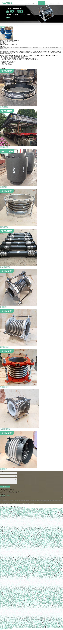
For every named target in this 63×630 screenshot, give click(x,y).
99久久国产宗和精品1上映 (48, 571)
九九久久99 (27, 600)
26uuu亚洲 (46, 526)
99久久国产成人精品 (14, 548)
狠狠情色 (54, 526)
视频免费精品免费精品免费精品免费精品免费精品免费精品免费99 (37, 560)
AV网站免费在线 (3, 545)
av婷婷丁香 (59, 535)
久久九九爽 (48, 564)
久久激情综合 (37, 615)
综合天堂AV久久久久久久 (7, 518)
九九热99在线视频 (45, 563)
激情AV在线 (51, 544)
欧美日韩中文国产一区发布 (15, 539)
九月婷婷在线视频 (50, 608)
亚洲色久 (32, 603)
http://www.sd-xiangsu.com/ (40, 539)
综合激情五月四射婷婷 (6, 579)
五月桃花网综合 (42, 626)
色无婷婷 (30, 599)
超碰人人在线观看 (41, 600)
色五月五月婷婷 (7, 570)
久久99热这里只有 (15, 622)
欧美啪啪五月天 (14, 604)
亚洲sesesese (18, 569)
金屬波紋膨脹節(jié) (3, 468)
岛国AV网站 (34, 572)
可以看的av (27, 508)
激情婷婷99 (50, 565)
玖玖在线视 (60, 586)
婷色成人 (52, 575)
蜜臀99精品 (47, 547)
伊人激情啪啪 (57, 573)
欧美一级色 (56, 508)
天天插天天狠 (36, 589)
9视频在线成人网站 (26, 619)
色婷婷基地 (58, 519)
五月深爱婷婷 (43, 608)
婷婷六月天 (40, 538)
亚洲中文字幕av (23, 566)
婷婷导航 (30, 596)
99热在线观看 (10, 528)
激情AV (13, 577)
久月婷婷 (41, 530)
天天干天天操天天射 (8, 608)
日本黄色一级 (60, 562)
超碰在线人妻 (20, 625)
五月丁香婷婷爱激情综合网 (52, 592)
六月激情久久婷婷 (36, 587)
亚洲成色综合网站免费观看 (28, 618)
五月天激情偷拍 (59, 617)
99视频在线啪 (52, 558)
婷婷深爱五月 (36, 515)
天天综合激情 (49, 616)
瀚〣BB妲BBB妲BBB (4, 568)
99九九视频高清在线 (20, 564)
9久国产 (10, 594)
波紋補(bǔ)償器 (6, 503)
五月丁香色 (10, 623)
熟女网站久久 (21, 622)
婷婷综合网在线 (42, 587)
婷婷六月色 (3, 514)
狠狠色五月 (59, 556)
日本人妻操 (52, 508)
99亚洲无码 (46, 569)
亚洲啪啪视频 (4, 516)
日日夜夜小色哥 (5, 594)
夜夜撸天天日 (57, 537)
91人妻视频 (10, 509)
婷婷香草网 (9, 540)
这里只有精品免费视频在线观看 (16, 573)
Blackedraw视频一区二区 (39, 606)
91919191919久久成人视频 (43, 515)
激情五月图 (40, 596)
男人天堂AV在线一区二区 (57, 568)
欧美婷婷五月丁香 (9, 538)
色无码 (34, 539)
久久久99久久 (36, 530)
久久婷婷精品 (24, 531)
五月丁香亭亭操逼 (35, 531)
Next (2, 17)
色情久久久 (54, 589)
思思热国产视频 (8, 605)
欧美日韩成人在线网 (56, 569)
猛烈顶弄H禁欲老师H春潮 (21, 575)
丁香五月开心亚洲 (5, 620)
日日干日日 (46, 510)
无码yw (44, 573)
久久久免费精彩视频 (6, 593)
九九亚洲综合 (25, 512)
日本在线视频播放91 (41, 566)
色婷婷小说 (14, 531)
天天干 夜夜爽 (20, 619)
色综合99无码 (11, 620)
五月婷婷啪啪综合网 (47, 546)
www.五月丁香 (39, 602)
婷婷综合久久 (52, 537)
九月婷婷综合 (27, 547)
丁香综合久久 (41, 621)
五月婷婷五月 (49, 578)
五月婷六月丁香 (9, 510)
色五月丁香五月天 (30, 595)
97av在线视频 (11, 526)
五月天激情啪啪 (8, 525)
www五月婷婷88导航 (17, 593)
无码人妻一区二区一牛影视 (43, 595)
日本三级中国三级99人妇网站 (35, 541)
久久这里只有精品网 (54, 601)
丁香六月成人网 (12, 534)
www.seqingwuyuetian (49, 535)
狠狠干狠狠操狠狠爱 (47, 625)
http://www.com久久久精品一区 (30, 526)
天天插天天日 (3, 541)
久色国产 (21, 577)
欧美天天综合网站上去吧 (19, 516)
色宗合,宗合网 (12, 565)
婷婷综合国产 (57, 515)
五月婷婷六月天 (35, 564)
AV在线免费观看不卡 (54, 625)
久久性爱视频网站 (7, 573)
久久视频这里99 (59, 526)
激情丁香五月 (19, 544)
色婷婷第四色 (8, 578)
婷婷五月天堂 (21, 509)
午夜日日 (56, 548)
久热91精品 (43, 547)
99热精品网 (12, 508)
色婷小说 (51, 525)
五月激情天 (50, 526)
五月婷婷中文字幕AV (33, 591)
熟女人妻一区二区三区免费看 (24, 601)
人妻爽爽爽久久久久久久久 (17, 541)
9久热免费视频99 (52, 545)
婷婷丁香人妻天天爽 (18, 565)
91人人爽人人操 (20, 626)
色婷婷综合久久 (60, 579)
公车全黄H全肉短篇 (55, 578)
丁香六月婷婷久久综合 (22, 548)
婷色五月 (19, 596)
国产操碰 (28, 529)
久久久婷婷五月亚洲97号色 (19, 576)
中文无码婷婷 (2, 587)
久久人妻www (56, 595)
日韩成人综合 (56, 597)
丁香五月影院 (6, 557)
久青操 (46, 594)
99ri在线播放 (44, 548)
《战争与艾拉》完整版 (4, 563)
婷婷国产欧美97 (54, 579)
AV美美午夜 (29, 568)
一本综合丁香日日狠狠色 (24, 591)
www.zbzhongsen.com (9, 618)
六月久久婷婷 (41, 546)
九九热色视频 (36, 528)
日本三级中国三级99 (12, 616)
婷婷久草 (42, 591)
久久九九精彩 (32, 543)
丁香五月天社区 (31, 592)
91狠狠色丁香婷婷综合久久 (40, 508)
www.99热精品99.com (8, 549)
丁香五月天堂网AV (26, 604)
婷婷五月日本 (21, 546)
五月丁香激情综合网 (15, 567)
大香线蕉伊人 (20, 512)
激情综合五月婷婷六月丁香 (48, 517)
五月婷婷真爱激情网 (46, 623)
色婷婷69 (48, 576)
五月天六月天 (36, 603)
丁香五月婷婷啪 (22, 597)
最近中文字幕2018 (58, 542)
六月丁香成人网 (16, 602)
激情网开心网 (46, 606)
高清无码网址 (44, 596)
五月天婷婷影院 (22, 533)
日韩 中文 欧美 (30, 539)
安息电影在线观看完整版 (31, 575)
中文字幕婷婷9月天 (13, 575)
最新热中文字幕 (21, 545)
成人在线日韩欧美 (47, 599)
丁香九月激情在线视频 (29, 597)
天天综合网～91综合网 (51, 548)
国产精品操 (41, 586)
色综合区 (23, 615)
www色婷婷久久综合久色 (10, 566)
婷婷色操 (17, 559)
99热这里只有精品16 (38, 561)
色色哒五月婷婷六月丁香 (7, 531)
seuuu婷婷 (51, 606)
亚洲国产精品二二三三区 (31, 624)
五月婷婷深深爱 (52, 543)
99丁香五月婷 (4, 595)
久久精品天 (34, 536)
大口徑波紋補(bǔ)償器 (4, 106)
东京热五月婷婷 (41, 619)
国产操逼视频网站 (22, 560)
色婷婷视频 (43, 535)
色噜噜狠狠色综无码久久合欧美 (13, 517)
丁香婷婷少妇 (32, 508)
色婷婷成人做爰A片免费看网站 (19, 526)
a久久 (5, 559)
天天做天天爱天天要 (9, 545)
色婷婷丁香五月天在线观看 (53, 622)
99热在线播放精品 (47, 601)
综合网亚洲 (45, 616)
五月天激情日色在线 (55, 557)
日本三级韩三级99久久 (22, 598)
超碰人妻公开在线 (35, 627)
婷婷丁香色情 (24, 586)
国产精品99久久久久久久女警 (35, 547)
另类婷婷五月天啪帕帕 (17, 621)
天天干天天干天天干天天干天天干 (43, 567)
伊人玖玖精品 (44, 624)
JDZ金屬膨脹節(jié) (3, 306)
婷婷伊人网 (9, 595)
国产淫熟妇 (58, 591)
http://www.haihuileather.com (10, 493)
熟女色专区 (50, 586)
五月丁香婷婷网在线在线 (6, 604)
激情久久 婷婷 (18, 525)
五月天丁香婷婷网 (28, 627)
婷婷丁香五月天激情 (25, 599)
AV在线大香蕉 (26, 555)
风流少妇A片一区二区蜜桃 (19, 530)
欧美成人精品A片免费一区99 (18, 618)
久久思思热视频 (50, 618)
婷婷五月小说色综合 (18, 540)
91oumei (47, 528)
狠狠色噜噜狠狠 (8, 577)
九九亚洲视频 (47, 598)
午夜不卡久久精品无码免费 (10, 559)
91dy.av (40, 589)
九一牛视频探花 (19, 604)
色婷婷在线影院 (13, 579)
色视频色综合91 (23, 514)
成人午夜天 (40, 577)
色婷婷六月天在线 (46, 538)
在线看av (33, 616)
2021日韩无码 (50, 569)
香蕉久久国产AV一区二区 (27, 572)
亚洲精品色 (17, 536)
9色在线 (52, 539)
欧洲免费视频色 (50, 529)
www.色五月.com (56, 608)
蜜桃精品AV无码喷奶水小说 (54, 566)
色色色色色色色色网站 (44, 562)
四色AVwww (51, 559)
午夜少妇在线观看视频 (15, 578)
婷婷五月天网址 (10, 555)
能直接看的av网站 (54, 624)
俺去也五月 (57, 567)
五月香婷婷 (38, 558)
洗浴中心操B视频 (38, 617)
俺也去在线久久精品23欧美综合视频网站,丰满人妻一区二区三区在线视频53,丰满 (15, 537)
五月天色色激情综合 (37, 597)
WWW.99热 (2, 570)
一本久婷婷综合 (31, 509)
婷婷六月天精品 (3, 585)
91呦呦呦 (38, 607)
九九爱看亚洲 (16, 597)
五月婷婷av (55, 562)
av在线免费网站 (25, 573)
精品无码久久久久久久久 (35, 598)
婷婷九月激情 (35, 566)
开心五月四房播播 (4, 574)
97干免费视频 (31, 561)
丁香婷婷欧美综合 (44, 568)
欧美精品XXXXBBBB (50, 533)
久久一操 (9, 567)
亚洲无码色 (12, 599)
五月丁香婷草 (55, 517)
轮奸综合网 (44, 617)
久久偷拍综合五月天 (3, 555)
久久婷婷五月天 (6, 576)
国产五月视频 (54, 518)
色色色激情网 (43, 542)
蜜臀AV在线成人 (51, 595)
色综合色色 (44, 588)
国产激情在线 (47, 508)
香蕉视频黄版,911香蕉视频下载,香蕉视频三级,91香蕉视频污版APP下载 (12, 507)
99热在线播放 (27, 567)
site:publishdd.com (57, 533)
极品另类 (57, 509)
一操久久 (36, 625)
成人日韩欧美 (8, 514)
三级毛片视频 (49, 596)
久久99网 (26, 564)
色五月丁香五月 (10, 529)
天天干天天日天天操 (38, 622)
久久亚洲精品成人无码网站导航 (38, 599)
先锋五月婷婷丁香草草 (9, 587)
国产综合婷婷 (35, 538)
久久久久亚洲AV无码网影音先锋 (56, 534)
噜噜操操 (17, 560)
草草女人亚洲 (25, 540)
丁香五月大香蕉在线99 (20, 579)
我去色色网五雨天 (10, 597)
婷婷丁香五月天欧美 (29, 511)
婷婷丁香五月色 (9, 541)
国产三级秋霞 (56, 527)
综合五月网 (4, 510)
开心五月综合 (33, 518)
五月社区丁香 (41, 570)
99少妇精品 (43, 615)
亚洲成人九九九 (22, 567)
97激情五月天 (12, 576)
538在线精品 (38, 557)
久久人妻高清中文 (27, 578)
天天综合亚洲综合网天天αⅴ (17, 585)
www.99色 (7, 621)
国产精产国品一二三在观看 (52, 593)
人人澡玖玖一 (33, 585)
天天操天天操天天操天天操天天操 (28, 621)
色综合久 (12, 627)
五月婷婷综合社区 (58, 575)
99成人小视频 (58, 547)
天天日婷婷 (2, 575)
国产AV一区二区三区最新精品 (50, 519)
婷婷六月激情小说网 (13, 617)
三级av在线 (36, 533)
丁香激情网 (34, 544)
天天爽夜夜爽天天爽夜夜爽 (40, 590)
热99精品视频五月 (49, 516)
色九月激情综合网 (9, 607)
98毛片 (4, 577)
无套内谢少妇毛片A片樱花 (13, 572)
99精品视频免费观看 (34, 546)
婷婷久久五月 (34, 517)
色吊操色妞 (59, 593)
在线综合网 (35, 549)
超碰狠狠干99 (41, 559)
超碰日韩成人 (31, 527)
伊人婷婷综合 (46, 527)
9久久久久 (51, 590)
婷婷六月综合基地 (40, 540)
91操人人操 (41, 592)
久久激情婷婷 (38, 575)
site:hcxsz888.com (4, 528)
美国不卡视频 (11, 600)
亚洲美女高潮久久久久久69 (44, 556)
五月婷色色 (6, 532)
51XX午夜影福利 (47, 534)
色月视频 (8, 625)
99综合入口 (55, 574)
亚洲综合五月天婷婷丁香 (52, 594)
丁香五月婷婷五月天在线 (33, 593)
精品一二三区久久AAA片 (30, 623)
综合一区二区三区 (59, 555)
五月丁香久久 (26, 513)
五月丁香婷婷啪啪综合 (31, 562)
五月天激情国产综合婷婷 (13, 512)
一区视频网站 (39, 572)
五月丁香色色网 (60, 574)
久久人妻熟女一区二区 (38, 512)
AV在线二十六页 (27, 622)
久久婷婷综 (10, 563)
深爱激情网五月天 (8, 588)
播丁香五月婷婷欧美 (41, 627)
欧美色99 (53, 509)
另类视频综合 (3, 601)
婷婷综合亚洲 (11, 557)
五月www (25, 602)
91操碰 (51, 620)
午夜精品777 (34, 540)
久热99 (11, 593)
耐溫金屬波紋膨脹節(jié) (4, 386)
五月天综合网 (30, 549)
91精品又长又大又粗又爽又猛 (41, 529)
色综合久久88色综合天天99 (8, 558)
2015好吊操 (50, 605)
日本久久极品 (35, 534)
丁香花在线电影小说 (57, 539)
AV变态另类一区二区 (21, 617)
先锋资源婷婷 (46, 531)
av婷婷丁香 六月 (15, 509)
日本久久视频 (9, 586)
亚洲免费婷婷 (20, 574)
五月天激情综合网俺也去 (57, 618)
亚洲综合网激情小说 (42, 533)
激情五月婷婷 (36, 537)
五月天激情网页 (40, 593)
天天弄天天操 (32, 622)
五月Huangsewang (27, 546)
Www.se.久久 (6, 589)
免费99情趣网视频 (32, 558)
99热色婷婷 (21, 538)
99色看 (50, 563)
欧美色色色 (21, 572)
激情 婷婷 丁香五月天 (11, 530)
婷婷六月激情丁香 (31, 606)
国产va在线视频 (9, 596)
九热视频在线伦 (32, 545)
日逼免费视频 (23, 607)
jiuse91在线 (20, 595)
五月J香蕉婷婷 (24, 624)
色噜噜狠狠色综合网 (20, 535)
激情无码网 (14, 543)
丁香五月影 (21, 602)
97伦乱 (17, 549)
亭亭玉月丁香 (13, 514)
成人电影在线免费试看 (40, 518)
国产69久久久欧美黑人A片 (53, 514)
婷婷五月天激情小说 (16, 532)
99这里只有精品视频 (22, 515)
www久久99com (33, 578)
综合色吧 (2, 608)
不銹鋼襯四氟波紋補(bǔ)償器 (5, 428)
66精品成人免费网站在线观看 (23, 528)
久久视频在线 (7, 617)
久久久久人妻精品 (56, 605)
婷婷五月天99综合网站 (39, 569)
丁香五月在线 (56, 512)
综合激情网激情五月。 (27, 574)
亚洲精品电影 (24, 562)
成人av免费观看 (29, 605)
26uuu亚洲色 (43, 604)
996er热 (11, 564)
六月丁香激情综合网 (47, 579)
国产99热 (31, 537)
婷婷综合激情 (13, 588)
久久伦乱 (55, 585)
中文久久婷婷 (16, 546)
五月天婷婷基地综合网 (33, 565)
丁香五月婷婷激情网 (5, 600)
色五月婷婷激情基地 (12, 589)
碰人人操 (19, 518)
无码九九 (25, 577)
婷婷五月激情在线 (27, 626)
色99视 (53, 616)
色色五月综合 (40, 625)
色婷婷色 (60, 567)
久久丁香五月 (20, 590)
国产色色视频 (46, 513)
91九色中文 (51, 512)
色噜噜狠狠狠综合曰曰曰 (54, 528)
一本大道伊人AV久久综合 (53, 513)
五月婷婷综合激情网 (6, 539)
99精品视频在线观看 (7, 627)
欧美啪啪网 (15, 528)
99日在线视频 (10, 532)
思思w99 (54, 535)
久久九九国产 (39, 548)
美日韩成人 (3, 519)
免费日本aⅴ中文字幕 (9, 603)
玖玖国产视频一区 (10, 561)
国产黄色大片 (15, 590)
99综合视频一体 (26, 561)
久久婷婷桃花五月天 (26, 594)
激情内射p (59, 596)
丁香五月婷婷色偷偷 (25, 558)
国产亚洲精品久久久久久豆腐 (17, 594)
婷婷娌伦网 (40, 623)
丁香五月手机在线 (16, 586)
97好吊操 (27, 596)
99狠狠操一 (8, 536)
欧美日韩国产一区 (20, 589)
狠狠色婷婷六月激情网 (20, 543)
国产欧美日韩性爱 (27, 532)
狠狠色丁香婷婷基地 (33, 555)
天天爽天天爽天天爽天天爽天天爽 (31, 563)
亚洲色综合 (15, 615)
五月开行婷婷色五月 (54, 572)
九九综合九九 (15, 568)
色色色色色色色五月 (54, 511)
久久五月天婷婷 (37, 513)
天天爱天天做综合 (7, 564)
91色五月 (15, 564)
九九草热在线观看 (24, 525)
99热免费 (47, 620)
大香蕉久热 (58, 627)
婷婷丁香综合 (44, 589)
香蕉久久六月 (48, 539)
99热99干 (34, 602)
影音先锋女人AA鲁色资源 (58, 606)
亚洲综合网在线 (22, 627)
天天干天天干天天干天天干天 (27, 534)
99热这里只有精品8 (47, 518)
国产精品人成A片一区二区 (35, 532)
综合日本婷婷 (15, 574)
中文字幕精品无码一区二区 (27, 544)
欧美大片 (22, 600)
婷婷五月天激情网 (33, 594)
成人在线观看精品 (11, 592)
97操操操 (37, 585)
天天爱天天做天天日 (26, 590)
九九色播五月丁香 (7, 569)
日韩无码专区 (3, 562)
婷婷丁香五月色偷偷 (24, 556)
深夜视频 (45, 593)
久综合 (20, 586)
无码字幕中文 (37, 543)
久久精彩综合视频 (29, 587)
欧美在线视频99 (31, 608)
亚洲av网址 (25, 517)
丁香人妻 (48, 624)
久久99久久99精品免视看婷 (28, 589)
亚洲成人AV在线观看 (24, 608)
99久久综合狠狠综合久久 (58, 544)
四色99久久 (30, 573)
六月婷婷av (45, 530)
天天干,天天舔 (23, 518)
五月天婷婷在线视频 (22, 620)
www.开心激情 (17, 563)
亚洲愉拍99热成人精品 (25, 569)
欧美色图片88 (31, 571)
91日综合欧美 (35, 596)
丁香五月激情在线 (40, 544)
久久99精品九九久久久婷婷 (47, 509)
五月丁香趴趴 (14, 626)
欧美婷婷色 (22, 536)
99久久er (54, 540)
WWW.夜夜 (16, 558)
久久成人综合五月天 (27, 516)
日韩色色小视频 (27, 543)
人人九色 (26, 535)
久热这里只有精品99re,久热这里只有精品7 (23, 616)
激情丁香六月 (12, 591)
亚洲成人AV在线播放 (3, 529)
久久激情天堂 (38, 536)
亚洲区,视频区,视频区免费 (29, 530)
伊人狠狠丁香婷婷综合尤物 (31, 548)
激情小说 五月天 (40, 517)
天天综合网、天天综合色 (23, 592)
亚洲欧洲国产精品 (29, 566)
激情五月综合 (42, 618)
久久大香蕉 (43, 605)
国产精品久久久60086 (18, 562)
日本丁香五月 (6, 598)
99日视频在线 (3, 596)
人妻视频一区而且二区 (14, 542)
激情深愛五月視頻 (9, 585)
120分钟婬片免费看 (7, 543)
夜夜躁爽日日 (32, 579)
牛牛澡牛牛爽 (48, 627)
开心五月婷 (19, 615)
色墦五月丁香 (36, 592)
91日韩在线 (18, 514)
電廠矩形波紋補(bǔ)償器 (4, 146)
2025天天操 (37, 556)
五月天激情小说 (3, 607)
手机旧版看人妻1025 (53, 564)
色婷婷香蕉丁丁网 (16, 538)
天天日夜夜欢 (42, 598)
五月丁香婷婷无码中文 (44, 532)
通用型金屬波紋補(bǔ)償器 (4, 346)
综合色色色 (25, 529)
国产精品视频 (50, 540)
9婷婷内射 (45, 592)
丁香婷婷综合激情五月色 (34, 519)
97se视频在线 (45, 622)
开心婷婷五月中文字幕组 (57, 565)
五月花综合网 (17, 591)
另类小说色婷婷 (14, 595)
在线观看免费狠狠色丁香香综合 (33, 559)
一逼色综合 (28, 585)
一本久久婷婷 (21, 555)
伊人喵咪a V (16, 529)
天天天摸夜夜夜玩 (59, 543)
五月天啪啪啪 (46, 549)
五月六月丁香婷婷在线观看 (49, 597)
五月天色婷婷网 (52, 573)
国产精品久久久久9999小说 (7, 533)
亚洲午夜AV (53, 591)
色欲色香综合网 (52, 547)
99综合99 (37, 525)
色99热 (50, 538)
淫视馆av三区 (17, 570)
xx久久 (46, 618)
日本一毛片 (48, 525)
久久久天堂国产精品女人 (13, 598)
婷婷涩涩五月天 (33, 529)
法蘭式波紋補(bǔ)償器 (4, 226)
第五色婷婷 (46, 565)
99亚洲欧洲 (33, 542)
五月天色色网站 (38, 620)
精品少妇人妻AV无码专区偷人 (5, 527)
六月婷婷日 (8, 591)
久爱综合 (50, 556)
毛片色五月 (31, 538)
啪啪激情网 (32, 601)
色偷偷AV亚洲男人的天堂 (46, 572)
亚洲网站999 (21, 571)
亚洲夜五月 (60, 604)
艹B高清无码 (38, 604)
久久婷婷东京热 (36, 618)
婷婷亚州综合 (16, 571)
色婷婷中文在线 (31, 512)
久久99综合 (60, 541)
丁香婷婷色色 (50, 562)
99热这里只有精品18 (27, 536)
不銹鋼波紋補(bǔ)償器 (5, 500)
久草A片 (49, 557)
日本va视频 (38, 562)
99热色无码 (20, 568)
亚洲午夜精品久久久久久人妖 (8, 547)
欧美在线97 (23, 596)
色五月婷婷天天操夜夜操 (39, 579)
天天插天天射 (43, 575)
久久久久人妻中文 (43, 541)
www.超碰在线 (15, 587)
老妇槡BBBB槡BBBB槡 (45, 574)
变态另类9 (60, 531)
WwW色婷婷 (39, 574)
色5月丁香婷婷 (55, 620)
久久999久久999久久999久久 (32, 577)
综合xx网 (1, 556)
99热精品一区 (60, 622)
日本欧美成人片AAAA (14, 515)
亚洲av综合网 (32, 513)
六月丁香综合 (13, 569)
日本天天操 (56, 590)
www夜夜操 (51, 536)
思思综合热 (33, 516)
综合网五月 (47, 615)
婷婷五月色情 (39, 563)
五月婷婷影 (5, 586)
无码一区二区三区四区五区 (39, 527)
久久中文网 (23, 563)
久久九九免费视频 (42, 603)
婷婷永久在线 (45, 586)
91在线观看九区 (36, 626)
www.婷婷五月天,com (40, 526)
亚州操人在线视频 (40, 549)
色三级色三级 (34, 574)
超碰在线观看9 (17, 577)
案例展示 (8, 495)
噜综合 (51, 574)
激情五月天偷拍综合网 (4, 509)
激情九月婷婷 (54, 596)
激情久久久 (48, 603)
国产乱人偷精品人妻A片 (23, 606)
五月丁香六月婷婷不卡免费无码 (50, 600)
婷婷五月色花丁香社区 (4, 623)
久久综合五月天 (55, 563)
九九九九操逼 (53, 555)
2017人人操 (30, 517)
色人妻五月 (30, 564)
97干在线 (47, 545)
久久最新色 (11, 621)
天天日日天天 (16, 545)
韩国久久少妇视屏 (18, 600)
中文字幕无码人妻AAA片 (33, 600)
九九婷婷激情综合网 (49, 626)
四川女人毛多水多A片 (46, 561)
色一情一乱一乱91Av (10, 562)
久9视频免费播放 (41, 534)
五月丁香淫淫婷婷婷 (15, 601)
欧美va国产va (32, 590)
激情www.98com (9, 622)
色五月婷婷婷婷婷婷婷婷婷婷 (38, 511)
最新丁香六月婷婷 (6, 599)
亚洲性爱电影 (56, 531)
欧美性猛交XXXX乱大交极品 (40, 545)
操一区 (46, 605)
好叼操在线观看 (14, 518)
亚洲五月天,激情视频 (17, 599)
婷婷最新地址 (4, 561)
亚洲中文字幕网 (39, 624)
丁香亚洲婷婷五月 (14, 544)
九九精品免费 (21, 513)
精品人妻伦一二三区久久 (53, 510)
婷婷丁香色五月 (41, 519)
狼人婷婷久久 (2, 525)
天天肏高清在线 (50, 530)
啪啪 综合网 (30, 540)
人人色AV (5, 625)
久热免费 (47, 573)
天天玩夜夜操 (56, 559)
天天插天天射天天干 (32, 510)
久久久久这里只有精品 (53, 532)
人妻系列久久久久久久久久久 (5, 544)
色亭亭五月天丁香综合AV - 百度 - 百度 (22, 527)
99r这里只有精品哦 (42, 564)
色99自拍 (10, 568)
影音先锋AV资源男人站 (21, 623)
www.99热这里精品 (56, 530)
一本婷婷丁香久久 (5, 616)
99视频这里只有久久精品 (19, 519)
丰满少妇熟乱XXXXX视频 (18, 561)
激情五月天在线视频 (31, 525)
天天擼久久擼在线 (54, 546)
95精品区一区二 (3, 508)
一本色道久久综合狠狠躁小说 (12, 619)
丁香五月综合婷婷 (42, 585)
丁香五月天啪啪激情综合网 (37, 573)
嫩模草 (47, 536)
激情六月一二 (37, 516)
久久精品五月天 (47, 537)
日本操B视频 (55, 529)
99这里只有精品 (4, 590)
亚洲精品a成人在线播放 (23, 549)
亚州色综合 (26, 509)
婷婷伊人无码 (43, 536)
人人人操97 (8, 508)
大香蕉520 (34, 605)
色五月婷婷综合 (56, 576)
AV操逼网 (39, 591)
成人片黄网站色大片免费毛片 (30, 576)
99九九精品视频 (3, 542)
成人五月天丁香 (56, 536)
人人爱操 (45, 540)
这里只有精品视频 (46, 512)
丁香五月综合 (41, 531)
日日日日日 (40, 509)
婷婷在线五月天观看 (57, 525)
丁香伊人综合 (32, 569)
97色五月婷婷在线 (18, 534)
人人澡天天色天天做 (10, 516)
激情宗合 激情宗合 (33, 567)
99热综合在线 (20, 510)
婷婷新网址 (53, 599)
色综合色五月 (29, 531)
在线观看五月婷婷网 (31, 535)
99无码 (33, 568)
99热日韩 (11, 546)
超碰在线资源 (52, 567)
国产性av (1, 558)
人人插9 (49, 511)
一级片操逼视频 (5, 526)
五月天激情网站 (45, 514)
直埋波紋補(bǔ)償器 (3, 186)
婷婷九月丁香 (25, 510)
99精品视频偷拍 (30, 586)
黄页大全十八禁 (37, 568)
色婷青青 (21, 517)
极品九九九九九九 (48, 591)
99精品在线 (61, 528)
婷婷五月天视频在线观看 (29, 533)
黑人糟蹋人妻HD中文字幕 (37, 514)
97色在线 (42, 513)
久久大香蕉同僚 (36, 586)
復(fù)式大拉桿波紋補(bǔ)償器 (5, 266)
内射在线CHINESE (56, 516)
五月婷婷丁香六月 (8, 511)
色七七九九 (27, 545)
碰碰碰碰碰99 (9, 615)
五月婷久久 (8, 542)
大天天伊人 (17, 592)
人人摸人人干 (54, 538)
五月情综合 (20, 529)
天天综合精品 (31, 528)
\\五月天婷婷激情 (42, 525)
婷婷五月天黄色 (7, 575)
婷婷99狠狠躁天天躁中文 (54, 561)
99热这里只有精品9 (29, 515)
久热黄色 (54, 602)
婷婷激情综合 (49, 589)
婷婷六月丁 (13, 540)
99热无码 (28, 598)
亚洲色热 (59, 601)
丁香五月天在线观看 (23, 539)
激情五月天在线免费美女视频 (25, 570)
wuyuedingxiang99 (14, 625)
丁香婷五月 (29, 518)
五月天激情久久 (53, 617)
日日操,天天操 (27, 603)
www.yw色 (46, 511)
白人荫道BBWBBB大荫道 (44, 543)
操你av (51, 623)
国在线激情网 (24, 595)
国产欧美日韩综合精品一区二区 (47, 577)
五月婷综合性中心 (16, 533)
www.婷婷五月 (16, 620)
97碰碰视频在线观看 (49, 585)
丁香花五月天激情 (26, 565)
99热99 (20, 547)
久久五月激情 (3, 578)
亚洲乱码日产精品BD (50, 588)
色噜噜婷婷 (50, 602)
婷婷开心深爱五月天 (22, 587)
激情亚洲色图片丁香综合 (31, 620)
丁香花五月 (22, 578)
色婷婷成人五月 (52, 615)
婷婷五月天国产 (38, 576)
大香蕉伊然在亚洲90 (47, 570)
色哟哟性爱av (8, 601)
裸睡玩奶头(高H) (45, 602)
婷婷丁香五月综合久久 (40, 510)
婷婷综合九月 (10, 602)
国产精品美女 (37, 542)
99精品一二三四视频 (7, 624)
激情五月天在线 (46, 544)
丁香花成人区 (2, 618)
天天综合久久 (51, 527)
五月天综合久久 (33, 557)
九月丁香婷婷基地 (28, 615)
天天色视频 (47, 590)
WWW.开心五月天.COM (23, 559)
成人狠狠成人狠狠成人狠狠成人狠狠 (9, 560)
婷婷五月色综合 (16, 547)
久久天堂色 (44, 620)
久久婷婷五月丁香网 (42, 528)
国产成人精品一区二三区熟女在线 (25, 542)
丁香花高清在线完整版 (15, 513)
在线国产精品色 (31, 556)
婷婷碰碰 (51, 576)
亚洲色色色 (6, 626)
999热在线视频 (41, 537)
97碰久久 (22, 532)
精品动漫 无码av (55, 541)
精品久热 (35, 509)
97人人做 (1, 532)
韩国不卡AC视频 (43, 578)
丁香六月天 (61, 511)
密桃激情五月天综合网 (41, 594)
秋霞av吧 (14, 549)
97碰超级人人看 (47, 619)
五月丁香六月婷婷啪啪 (16, 608)
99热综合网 (36, 571)
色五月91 (24, 585)
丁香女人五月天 (15, 510)
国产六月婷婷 (43, 576)
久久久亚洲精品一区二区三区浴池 (51, 604)
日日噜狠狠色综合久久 (58, 571)
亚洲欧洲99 (26, 571)
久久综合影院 (55, 586)
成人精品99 (10, 626)
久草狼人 (5, 602)
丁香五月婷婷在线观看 (16, 511)
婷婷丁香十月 (27, 579)
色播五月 (42, 597)
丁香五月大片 (11, 571)
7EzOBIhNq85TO (56, 626)
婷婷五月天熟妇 (23, 511)
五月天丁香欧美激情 (25, 541)
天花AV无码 (5, 530)
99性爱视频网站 (53, 619)
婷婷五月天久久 (29, 602)
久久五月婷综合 (51, 515)
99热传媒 (31, 626)
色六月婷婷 (51, 531)
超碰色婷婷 (47, 566)
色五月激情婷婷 (26, 519)
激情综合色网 (5, 592)
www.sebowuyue (41, 565)
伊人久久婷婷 (38, 605)
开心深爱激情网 (8, 513)
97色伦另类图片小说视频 (18, 557)
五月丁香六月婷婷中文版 (10, 519)
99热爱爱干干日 (41, 571)
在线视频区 (19, 556)
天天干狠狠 (36, 595)
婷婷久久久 (61, 508)
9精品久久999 (9, 590)
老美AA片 (33, 615)
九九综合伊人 (52, 603)
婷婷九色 (38, 578)
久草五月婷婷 (48, 555)
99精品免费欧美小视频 (41, 555)
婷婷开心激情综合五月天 (56, 587)
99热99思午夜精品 (15, 606)
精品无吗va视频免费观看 (8, 556)
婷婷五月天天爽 (43, 516)
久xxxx (14, 563)
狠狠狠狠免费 (10, 574)
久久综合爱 (47, 559)
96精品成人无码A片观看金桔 (55, 598)
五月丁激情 (12, 570)
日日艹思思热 (49, 568)
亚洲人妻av (18, 566)
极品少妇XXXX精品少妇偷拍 (7, 606)
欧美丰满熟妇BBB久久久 (4, 512)
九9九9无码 (15, 623)
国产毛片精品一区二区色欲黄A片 (54, 549)
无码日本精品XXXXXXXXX (39, 601)
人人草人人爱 (48, 575)
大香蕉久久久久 (26, 625)
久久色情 (36, 570)
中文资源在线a (59, 621)
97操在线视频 (36, 621)
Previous (61, 17)
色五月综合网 (49, 541)
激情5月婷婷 (7, 565)
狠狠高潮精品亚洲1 (4, 567)
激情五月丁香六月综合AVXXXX (19, 603)
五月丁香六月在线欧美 (34, 619)
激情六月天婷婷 (31, 625)
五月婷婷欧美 (12, 536)
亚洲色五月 (56, 588)
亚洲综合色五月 (32, 604)
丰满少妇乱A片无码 (29, 514)
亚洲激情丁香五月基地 (7, 548)
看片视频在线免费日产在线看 (20, 508)
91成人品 (36, 623)
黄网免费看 (15, 556)
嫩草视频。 (51, 560)
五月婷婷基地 (26, 538)
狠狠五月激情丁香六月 (45, 607)
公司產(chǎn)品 (2, 495)
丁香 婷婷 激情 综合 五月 (21, 605)
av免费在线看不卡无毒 (17, 607)
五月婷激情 (53, 570)
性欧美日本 (55, 556)
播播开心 (60, 557)
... (0, 108)
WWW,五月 (13, 527)
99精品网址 (48, 617)
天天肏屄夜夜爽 (19, 531)
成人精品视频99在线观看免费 (5, 515)
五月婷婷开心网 (16, 555)
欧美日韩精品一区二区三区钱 (16, 624)
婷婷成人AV (32, 570)
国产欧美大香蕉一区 (44, 557)
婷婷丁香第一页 (55, 623)
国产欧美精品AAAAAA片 (50, 542)
